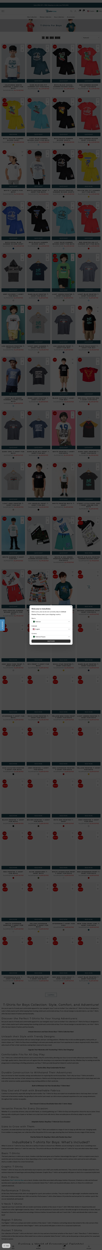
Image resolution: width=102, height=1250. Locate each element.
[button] (2, 625)
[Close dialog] (71, 607)
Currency (34, 633)
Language (34, 626)
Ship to (33, 618)
